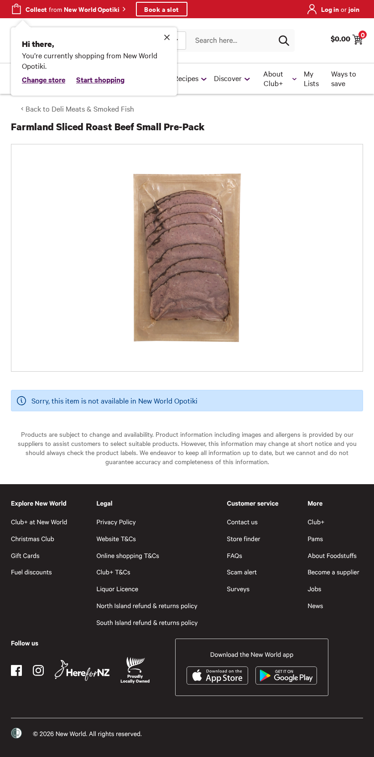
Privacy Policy (115, 521)
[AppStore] (217, 675)
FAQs (234, 555)
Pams (315, 538)
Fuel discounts (31, 572)
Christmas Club (32, 538)
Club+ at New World (39, 521)
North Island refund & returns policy (146, 605)
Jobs (314, 588)
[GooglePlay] (286, 675)
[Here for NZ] (82, 670)
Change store (43, 79)
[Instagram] (38, 670)
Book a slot (161, 9)
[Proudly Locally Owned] (135, 670)
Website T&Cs (116, 538)
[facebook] (16, 670)
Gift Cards (25, 555)
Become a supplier (333, 572)
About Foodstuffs (332, 555)
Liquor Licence (117, 588)
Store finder (243, 538)
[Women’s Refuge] (16, 733)
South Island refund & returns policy (146, 622)
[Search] (284, 40)
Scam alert (242, 572)
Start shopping (100, 79)
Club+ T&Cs (113, 572)
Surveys (238, 588)
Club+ (315, 521)
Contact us (242, 521)
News (315, 605)
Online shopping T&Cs (127, 555)
